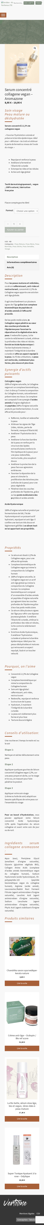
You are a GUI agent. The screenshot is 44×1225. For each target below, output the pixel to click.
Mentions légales (27, 1213)
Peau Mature (20, 244)
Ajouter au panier (15, 229)
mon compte (29, 3)
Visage (7, 249)
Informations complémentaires (22, 262)
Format (9, 210)
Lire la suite (22, 983)
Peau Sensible (28, 246)
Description (12, 257)
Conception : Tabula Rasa (28, 1219)
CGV (38, 1213)
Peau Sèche (17, 246)
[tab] (22, 257)
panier (38, 3)
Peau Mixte (30, 244)
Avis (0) (10, 267)
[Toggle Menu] (3, 15)
